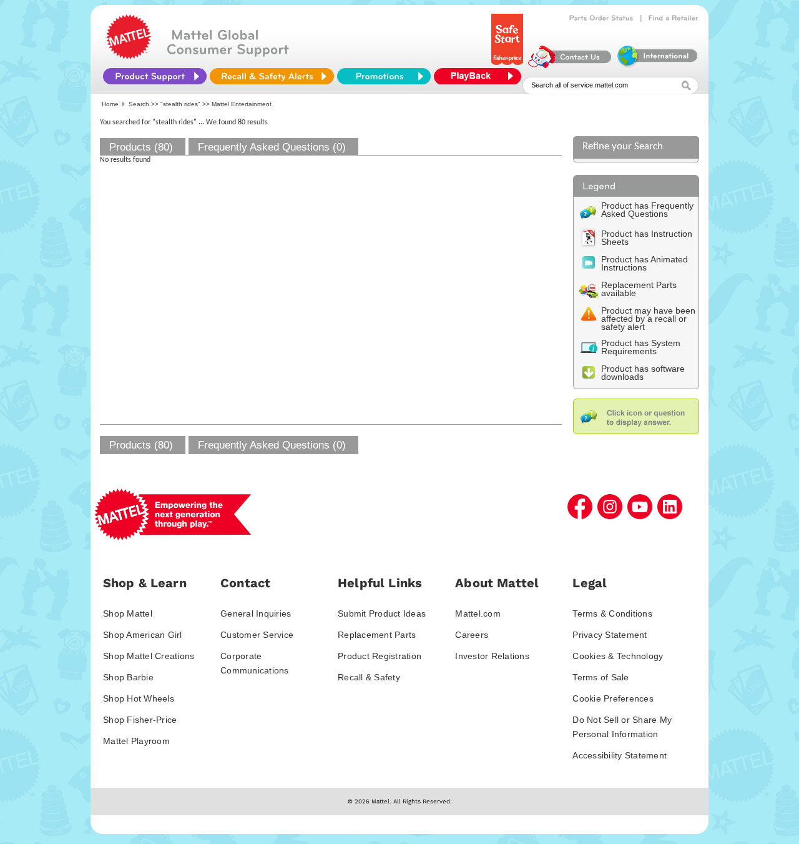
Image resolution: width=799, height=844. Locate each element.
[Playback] (480, 76)
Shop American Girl (142, 635)
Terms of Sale (600, 677)
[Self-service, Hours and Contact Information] (570, 65)
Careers (471, 635)
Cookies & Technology (617, 656)
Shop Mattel (127, 613)
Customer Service (256, 635)
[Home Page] (128, 56)
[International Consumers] (657, 65)
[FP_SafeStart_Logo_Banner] (508, 65)
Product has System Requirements (640, 347)
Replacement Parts (377, 635)
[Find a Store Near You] (674, 18)
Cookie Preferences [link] (613, 698)
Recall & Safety (369, 677)
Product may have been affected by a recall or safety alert (648, 318)
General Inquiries (255, 613)
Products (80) (141, 147)
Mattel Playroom (136, 741)
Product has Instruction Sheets (646, 238)
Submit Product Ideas (382, 613)
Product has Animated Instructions (644, 263)
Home (110, 104)
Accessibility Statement (619, 755)
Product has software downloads (643, 373)
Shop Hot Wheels (138, 698)
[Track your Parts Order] (601, 18)
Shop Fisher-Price (140, 720)
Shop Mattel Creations (148, 656)
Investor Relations (492, 656)
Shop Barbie (128, 677)
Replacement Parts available (639, 289)
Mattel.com (478, 613)
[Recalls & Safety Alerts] (272, 76)
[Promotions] (384, 76)
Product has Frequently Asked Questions (647, 210)
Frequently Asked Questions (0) (272, 147)
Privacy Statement (609, 635)
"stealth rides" (180, 104)
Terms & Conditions (612, 613)
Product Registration (379, 656)
